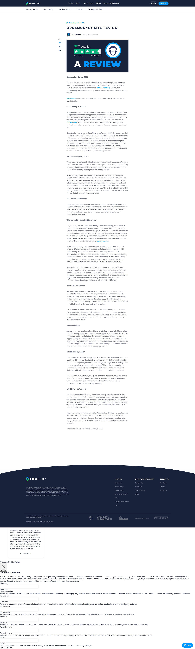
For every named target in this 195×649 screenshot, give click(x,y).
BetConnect (71, 98)
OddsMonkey (72, 122)
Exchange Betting (95, 9)
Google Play (139, 483)
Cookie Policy (119, 490)
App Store (138, 486)
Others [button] (2, 637)
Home (71, 3)
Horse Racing (48, 9)
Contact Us (118, 483)
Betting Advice (32, 9)
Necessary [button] (4, 583)
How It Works (88, 3)
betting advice (102, 241)
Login (153, 3)
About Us (118, 505)
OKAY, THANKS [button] (25, 553)
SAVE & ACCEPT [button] (6, 648)
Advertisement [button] (6, 627)
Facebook (163, 483)
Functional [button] (4, 596)
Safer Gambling (140, 490)
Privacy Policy (119, 486)
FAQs (98, 3)
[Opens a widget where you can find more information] (187, 645)
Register (163, 3)
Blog (78, 3)
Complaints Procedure (122, 501)
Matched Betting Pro (112, 3)
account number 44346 (36, 517)
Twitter (162, 486)
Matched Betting (65, 9)
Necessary (4, 589)
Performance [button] (5, 606)
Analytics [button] (3, 617)
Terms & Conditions (121, 494)
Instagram (163, 490)
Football (80, 9)
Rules (116, 498)
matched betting (103, 88)
